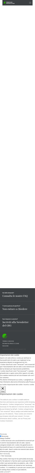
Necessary (5, 436)
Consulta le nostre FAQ (15, 295)
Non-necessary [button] (5, 453)
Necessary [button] (3, 434)
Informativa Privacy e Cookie (10, 343)
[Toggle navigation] (29, 2)
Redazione (5, 345)
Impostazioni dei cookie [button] (15, 384)
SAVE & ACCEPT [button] (5, 472)
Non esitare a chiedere (14, 309)
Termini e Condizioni (8, 341)
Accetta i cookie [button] (28, 384)
